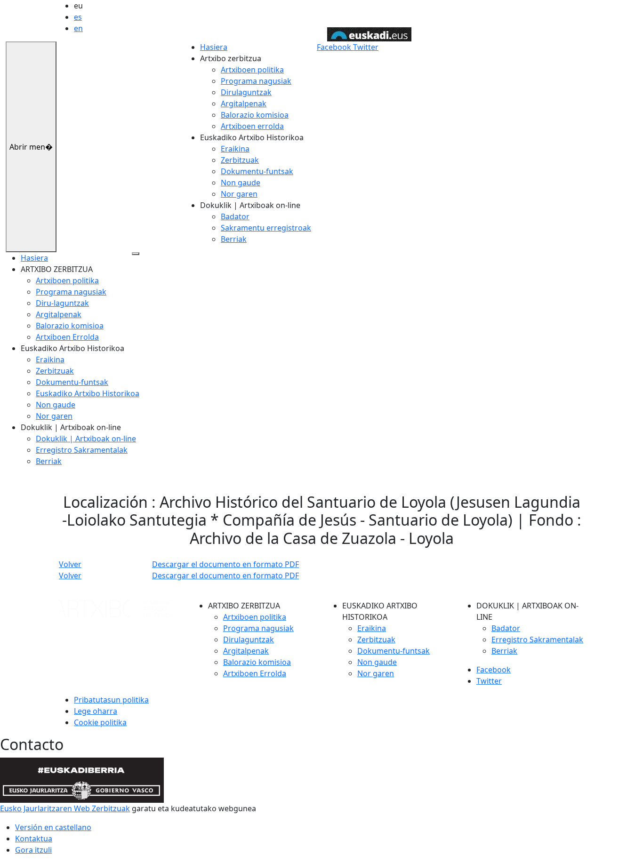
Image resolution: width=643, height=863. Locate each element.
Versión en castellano (53, 827)
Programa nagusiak (256, 81)
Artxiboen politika (252, 69)
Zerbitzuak (240, 160)
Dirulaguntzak (246, 92)
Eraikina (235, 149)
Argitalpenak (243, 103)
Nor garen (239, 194)
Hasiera (213, 47)
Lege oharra (95, 711)
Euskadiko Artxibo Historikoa (87, 393)
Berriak (234, 239)
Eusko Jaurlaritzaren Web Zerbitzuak (65, 808)
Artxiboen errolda (252, 126)
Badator (235, 216)
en (78, 28)
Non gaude (240, 182)
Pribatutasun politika (111, 700)
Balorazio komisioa (255, 115)
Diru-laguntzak (62, 303)
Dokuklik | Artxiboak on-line (86, 438)
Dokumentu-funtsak (257, 171)
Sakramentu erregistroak (266, 228)
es (78, 17)
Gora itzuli (33, 850)
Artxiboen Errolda (67, 337)
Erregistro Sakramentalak (82, 450)
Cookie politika (100, 722)
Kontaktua (33, 838)
